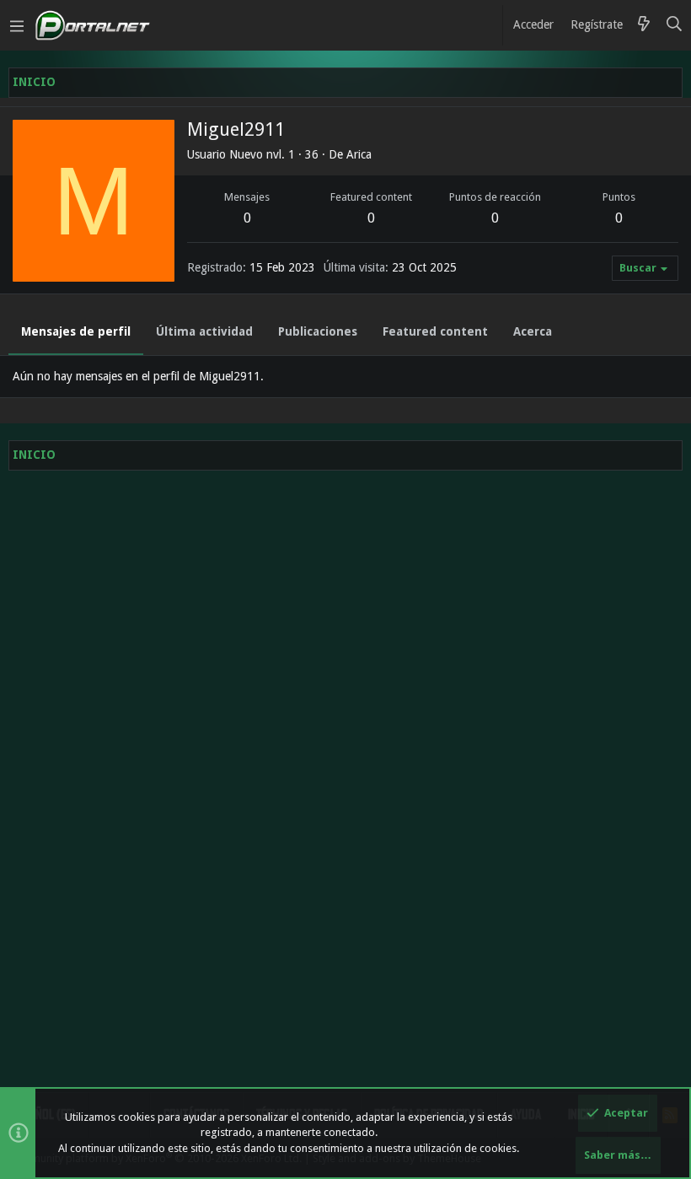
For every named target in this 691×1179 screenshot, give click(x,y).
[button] (17, 25)
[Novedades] (643, 25)
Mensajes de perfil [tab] (76, 331)
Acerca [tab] (532, 331)
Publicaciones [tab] (317, 331)
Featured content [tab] (435, 331)
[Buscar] (674, 25)
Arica (359, 154)
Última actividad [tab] (204, 331)
